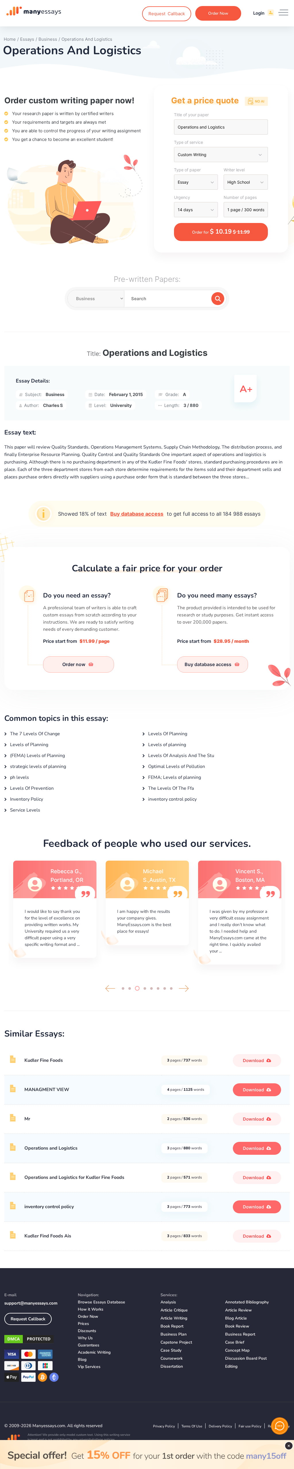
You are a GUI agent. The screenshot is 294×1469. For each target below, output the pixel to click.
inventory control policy (172, 799)
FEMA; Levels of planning (174, 777)
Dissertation (171, 1366)
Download (254, 1060)
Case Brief (234, 1342)
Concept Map (237, 1350)
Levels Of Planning (167, 734)
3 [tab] (137, 988)
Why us (85, 1338)
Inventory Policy (26, 799)
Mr (27, 1119)
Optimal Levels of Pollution (176, 766)
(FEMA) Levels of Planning (37, 755)
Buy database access (136, 514)
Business (55, 394)
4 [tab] (145, 988)
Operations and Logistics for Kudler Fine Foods (74, 1177)
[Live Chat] (279, 1426)
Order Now (218, 13)
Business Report (240, 1334)
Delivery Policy (220, 1426)
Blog (82, 1359)
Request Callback (28, 1319)
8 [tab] (171, 988)
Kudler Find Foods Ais (47, 1236)
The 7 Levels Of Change (34, 734)
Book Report (171, 1326)
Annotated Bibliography (247, 1302)
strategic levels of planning (37, 766)
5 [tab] (151, 988)
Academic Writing (94, 1352)
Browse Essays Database (101, 1302)
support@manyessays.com (30, 1303)
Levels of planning (166, 745)
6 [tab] (158, 988)
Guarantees (88, 1345)
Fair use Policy (250, 1426)
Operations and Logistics (51, 1148)
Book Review (237, 1326)
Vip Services (89, 1366)
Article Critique (174, 1310)
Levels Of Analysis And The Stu (180, 755)
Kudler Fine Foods (43, 1060)
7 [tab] (164, 988)
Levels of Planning (28, 745)
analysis (168, 1302)
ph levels (19, 777)
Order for (221, 231)
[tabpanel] (55, 909)
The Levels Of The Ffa (170, 788)
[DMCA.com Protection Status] (36, 1340)
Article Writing (173, 1318)
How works (90, 1309)
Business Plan (173, 1334)
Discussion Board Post (246, 1358)
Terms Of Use (191, 1426)
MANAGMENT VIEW (46, 1089)
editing (231, 1366)
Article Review (238, 1310)
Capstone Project (176, 1342)
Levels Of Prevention (31, 788)
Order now (74, 664)
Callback (166, 13)
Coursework (171, 1358)
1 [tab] (123, 988)
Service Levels (24, 810)
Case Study (170, 1350)
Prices (83, 1323)
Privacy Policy (164, 1426)
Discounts (87, 1331)
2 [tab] (129, 988)
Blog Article (236, 1318)
